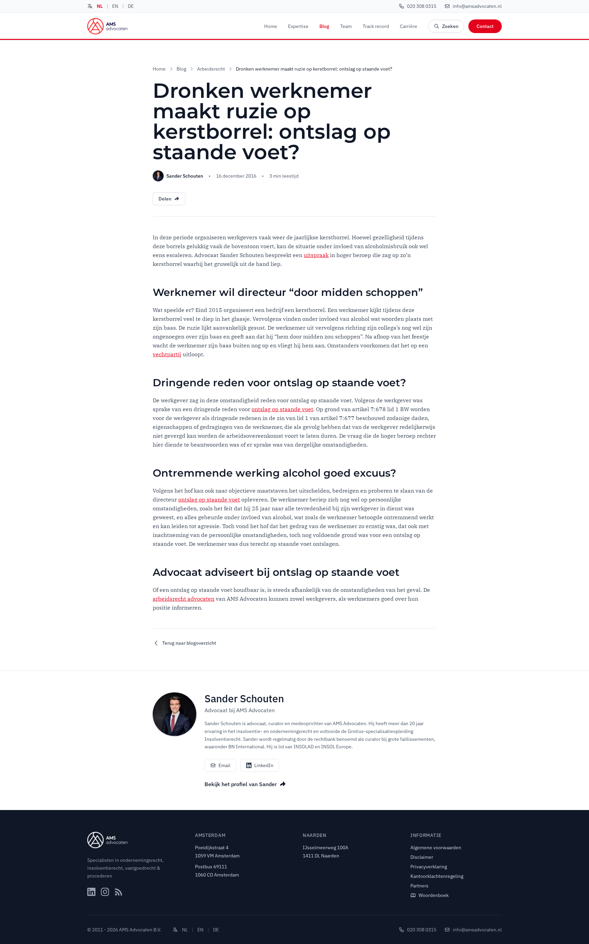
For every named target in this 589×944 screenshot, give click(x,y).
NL (100, 6)
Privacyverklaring (428, 867)
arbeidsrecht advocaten (183, 598)
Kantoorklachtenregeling (436, 876)
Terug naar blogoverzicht (189, 643)
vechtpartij (167, 354)
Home (270, 26)
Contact (485, 26)
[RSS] (119, 892)
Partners (419, 886)
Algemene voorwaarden (435, 847)
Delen (164, 199)
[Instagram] (105, 892)
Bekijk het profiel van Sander (241, 784)
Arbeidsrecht (211, 69)
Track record (376, 26)
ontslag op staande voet (282, 409)
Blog (324, 26)
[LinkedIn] (91, 892)
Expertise (298, 26)
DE (131, 6)
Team (346, 26)
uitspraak (316, 255)
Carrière (408, 26)
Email (224, 765)
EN (115, 6)
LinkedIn (263, 765)
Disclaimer (421, 857)
